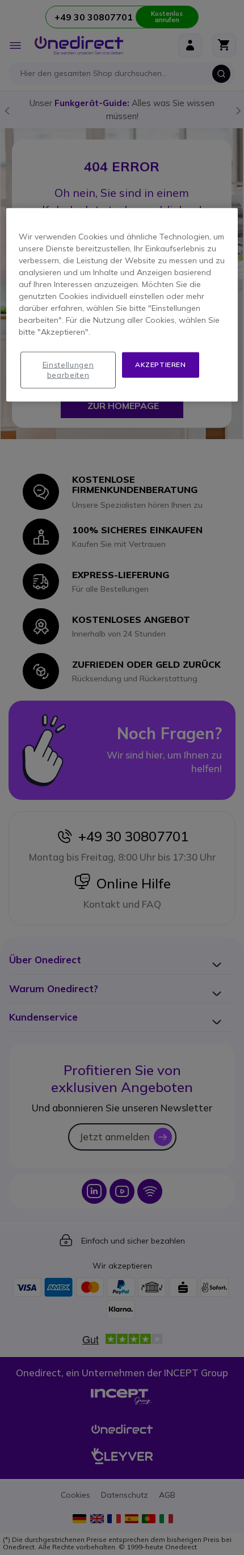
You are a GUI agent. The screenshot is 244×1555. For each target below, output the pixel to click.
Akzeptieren (160, 364)
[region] (122, 304)
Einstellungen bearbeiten (68, 370)
